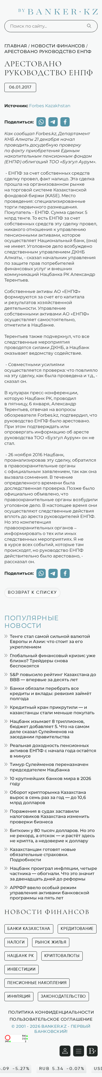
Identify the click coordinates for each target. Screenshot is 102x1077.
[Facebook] (65, 121)
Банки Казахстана (28, 929)
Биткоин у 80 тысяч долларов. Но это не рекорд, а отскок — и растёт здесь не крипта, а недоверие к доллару (52, 835)
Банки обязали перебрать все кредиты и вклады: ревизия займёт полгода (50, 693)
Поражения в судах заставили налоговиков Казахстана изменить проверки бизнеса (49, 816)
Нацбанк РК (20, 956)
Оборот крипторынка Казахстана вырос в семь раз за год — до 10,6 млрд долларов (48, 797)
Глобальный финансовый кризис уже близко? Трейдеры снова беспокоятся (52, 660)
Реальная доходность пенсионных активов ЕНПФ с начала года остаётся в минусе (53, 750)
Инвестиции (21, 969)
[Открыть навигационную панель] (78, 1051)
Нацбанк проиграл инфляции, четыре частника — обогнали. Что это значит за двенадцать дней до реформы (53, 873)
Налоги (16, 942)
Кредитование (77, 929)
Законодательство (63, 996)
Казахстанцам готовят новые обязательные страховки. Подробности (43, 854)
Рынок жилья (50, 942)
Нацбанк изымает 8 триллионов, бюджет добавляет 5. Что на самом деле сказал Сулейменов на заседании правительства (49, 729)
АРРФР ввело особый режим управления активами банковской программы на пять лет (49, 892)
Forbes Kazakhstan (49, 105)
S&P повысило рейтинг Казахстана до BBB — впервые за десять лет (53, 677)
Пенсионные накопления (37, 983)
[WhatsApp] (41, 121)
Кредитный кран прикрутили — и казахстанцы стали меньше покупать (52, 710)
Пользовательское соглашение (51, 1019)
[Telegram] (53, 121)
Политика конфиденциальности (51, 1012)
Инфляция (18, 996)
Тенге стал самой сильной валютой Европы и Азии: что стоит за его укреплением (50, 641)
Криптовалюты (62, 956)
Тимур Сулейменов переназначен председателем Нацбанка (49, 767)
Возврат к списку (32, 592)
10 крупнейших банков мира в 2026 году (50, 781)
